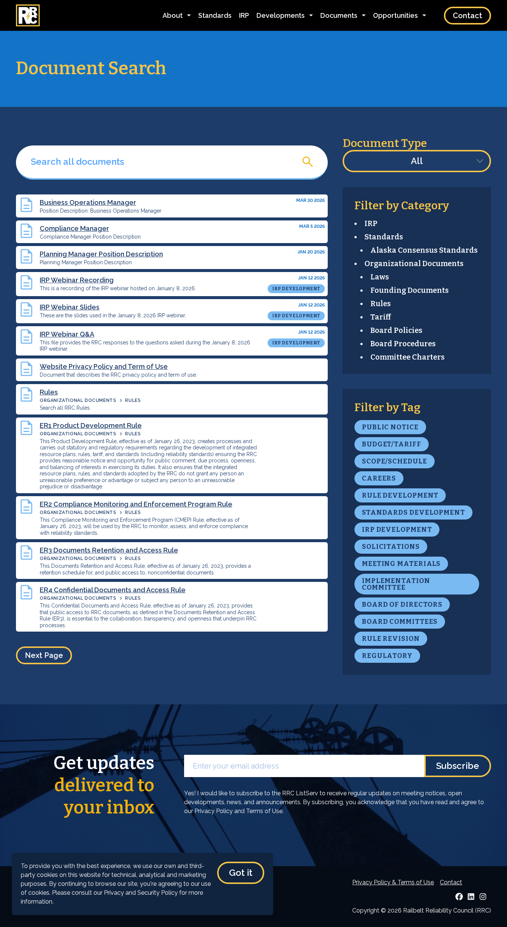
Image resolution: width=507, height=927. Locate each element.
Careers (379, 478)
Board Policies (396, 330)
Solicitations (391, 547)
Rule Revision (391, 639)
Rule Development (400, 495)
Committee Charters (407, 357)
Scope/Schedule (394, 461)
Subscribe (457, 765)
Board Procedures (403, 343)
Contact (467, 15)
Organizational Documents (78, 400)
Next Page (44, 655)
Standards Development (413, 512)
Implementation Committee (396, 584)
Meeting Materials (401, 564)
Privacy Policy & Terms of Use (393, 882)
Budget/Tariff (391, 444)
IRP (244, 15)
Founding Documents (409, 290)
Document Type (385, 143)
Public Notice (390, 427)
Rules (133, 400)
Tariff (380, 316)
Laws (379, 276)
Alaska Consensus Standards (424, 250)
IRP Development (397, 529)
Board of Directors (402, 604)
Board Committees (400, 622)
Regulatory (387, 656)
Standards (215, 15)
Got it (240, 872)
